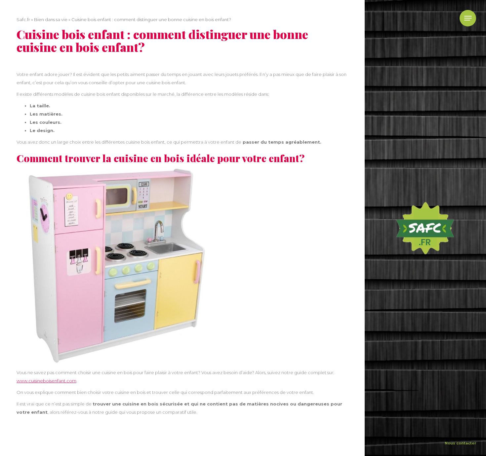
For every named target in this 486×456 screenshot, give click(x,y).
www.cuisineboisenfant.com (46, 380)
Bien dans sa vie (50, 19)
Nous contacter (460, 443)
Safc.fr (23, 19)
